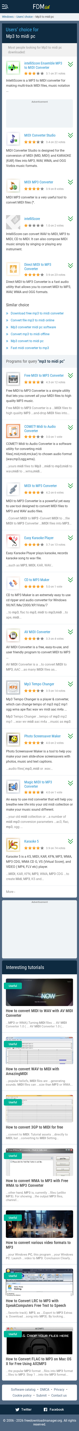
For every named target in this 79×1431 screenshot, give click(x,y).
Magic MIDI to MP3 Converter (38, 784)
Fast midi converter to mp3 (30, 348)
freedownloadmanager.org (43, 1420)
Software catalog (23, 1390)
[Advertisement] (39, 114)
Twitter (26, 1409)
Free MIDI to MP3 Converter (44, 375)
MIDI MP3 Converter (38, 182)
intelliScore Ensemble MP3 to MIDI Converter (43, 65)
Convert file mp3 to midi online (32, 320)
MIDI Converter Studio (40, 135)
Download (70, 64)
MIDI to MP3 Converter (40, 486)
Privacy (59, 1390)
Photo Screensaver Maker (42, 736)
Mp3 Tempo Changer (39, 684)
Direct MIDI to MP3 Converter (37, 266)
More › (10, 892)
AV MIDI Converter (37, 632)
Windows (8, 16)
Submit (41, 1395)
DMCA (44, 1390)
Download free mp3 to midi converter (37, 313)
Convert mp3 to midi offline (30, 334)
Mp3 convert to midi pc (27, 341)
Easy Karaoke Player (38, 538)
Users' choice (24, 16)
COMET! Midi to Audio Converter (40, 428)
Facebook (57, 1409)
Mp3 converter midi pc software (33, 327)
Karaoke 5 (31, 841)
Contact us (59, 1395)
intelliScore (32, 219)
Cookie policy (22, 1395)
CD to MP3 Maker (36, 580)
